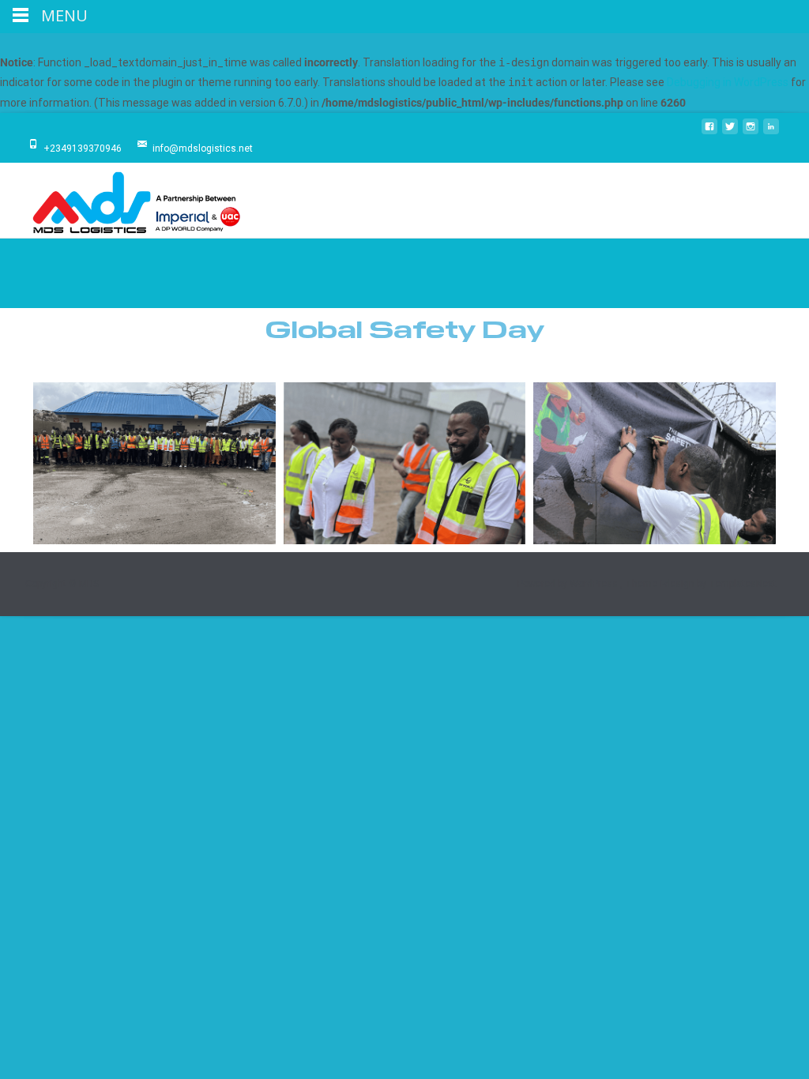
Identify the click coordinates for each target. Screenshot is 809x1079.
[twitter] (730, 132)
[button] (389, 361)
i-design (678, 583)
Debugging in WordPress (727, 82)
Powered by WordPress (568, 583)
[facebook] (709, 132)
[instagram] (750, 132)
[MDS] (123, 201)
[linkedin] (771, 132)
